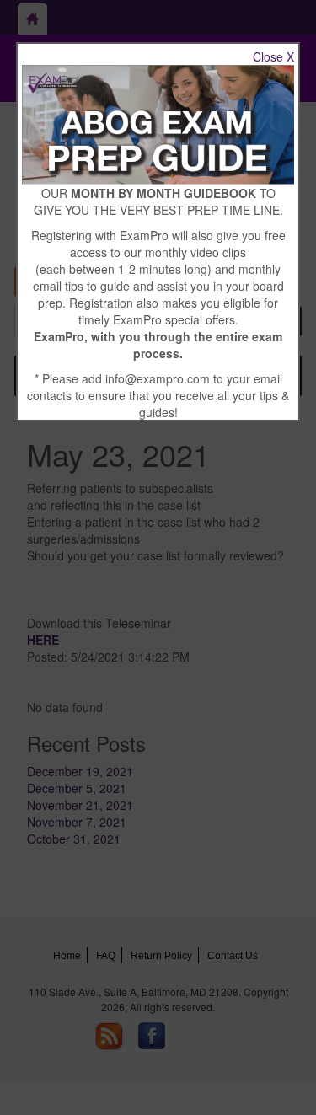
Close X (273, 56)
